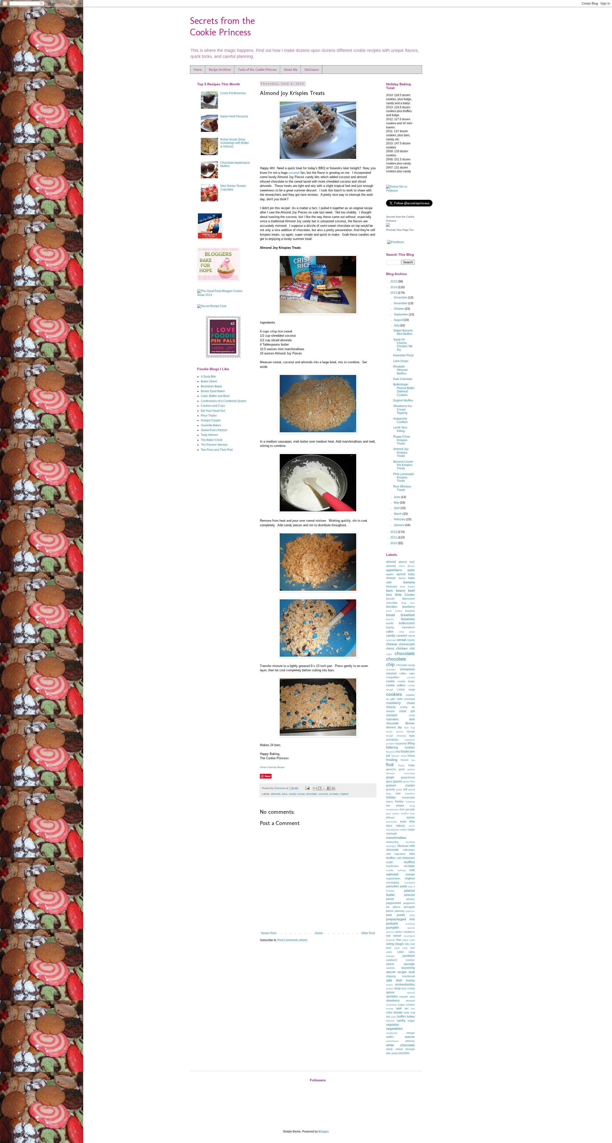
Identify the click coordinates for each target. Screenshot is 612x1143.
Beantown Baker (211, 386)
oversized (409, 882)
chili (412, 648)
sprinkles (392, 996)
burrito (389, 623)
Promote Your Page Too (400, 229)
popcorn (410, 911)
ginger (390, 777)
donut (399, 731)
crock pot (407, 711)
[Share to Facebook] (328, 788)
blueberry (408, 606)
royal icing (400, 948)
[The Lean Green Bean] (223, 357)
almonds (276, 793)
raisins (398, 931)
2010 (394, 543)
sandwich (408, 956)
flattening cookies (400, 747)
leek (412, 813)
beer (389, 594)
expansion (401, 743)
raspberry (409, 931)
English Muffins (403, 400)
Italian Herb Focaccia (234, 116)
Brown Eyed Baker (213, 391)
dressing (401, 735)
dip (400, 727)
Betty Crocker (405, 594)
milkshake (409, 849)
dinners (391, 727)
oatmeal (392, 874)
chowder (390, 669)
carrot (411, 635)
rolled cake (408, 940)
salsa (412, 951)
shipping (391, 976)
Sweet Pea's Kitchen (214, 430)
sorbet (389, 988)
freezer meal (399, 755)
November (401, 303)
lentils (403, 821)
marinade (391, 833)
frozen (404, 759)
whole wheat (394, 1049)
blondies (391, 606)
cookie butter (406, 681)
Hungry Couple (211, 420)
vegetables (394, 1028)
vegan (411, 1020)
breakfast (408, 615)
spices (390, 992)
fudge (411, 765)
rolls (406, 944)
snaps (389, 984)
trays (393, 1016)
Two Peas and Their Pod (217, 449)
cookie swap (406, 689)
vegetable (392, 1024)
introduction (392, 809)
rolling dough (395, 944)
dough (389, 735)
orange (410, 874)
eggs (412, 735)
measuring (392, 841)
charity (411, 640)
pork (389, 915)
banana (409, 582)
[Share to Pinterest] (333, 788)
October (399, 308)
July (397, 325)
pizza (389, 911)
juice (388, 813)
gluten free (409, 781)
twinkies (390, 1020)
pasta (403, 886)
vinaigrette (392, 1033)
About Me (290, 70)
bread (390, 615)
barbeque (391, 586)
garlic (402, 769)
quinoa (390, 932)
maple (411, 829)
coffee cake (407, 673)
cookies (394, 694)
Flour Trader (209, 415)
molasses (408, 858)
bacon (402, 578)
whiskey (410, 1041)
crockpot (391, 715)
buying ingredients (400, 627)
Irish (402, 809)
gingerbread (408, 777)
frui (413, 760)
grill (405, 789)
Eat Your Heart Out (213, 410)
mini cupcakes (396, 853)
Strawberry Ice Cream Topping (402, 409)
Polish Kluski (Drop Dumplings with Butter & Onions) (234, 143)
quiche (411, 927)
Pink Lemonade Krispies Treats (403, 477)
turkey (411, 1016)
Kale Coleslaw (402, 379)
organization (393, 878)
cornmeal (409, 699)
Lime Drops (400, 361)
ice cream (395, 805)
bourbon (410, 610)
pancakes (392, 886)
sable (389, 952)
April (397, 508)
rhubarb (390, 940)
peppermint (393, 903)
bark (402, 586)
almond (391, 561)
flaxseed (390, 751)
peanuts (409, 895)
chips (389, 654)
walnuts (410, 1037)
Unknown (280, 788)
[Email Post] (307, 788)
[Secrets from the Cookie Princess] (388, 226)
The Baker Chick (211, 440)
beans (400, 590)
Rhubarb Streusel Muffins (400, 370)
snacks (410, 980)
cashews (391, 640)
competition (392, 677)
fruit (389, 764)
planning (399, 911)
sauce (390, 964)
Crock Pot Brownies (233, 93)
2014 (394, 287)
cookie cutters (395, 685)
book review (394, 611)
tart (406, 1008)
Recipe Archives (220, 70)
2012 (394, 532)
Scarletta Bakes (211, 425)
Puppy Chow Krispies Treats (401, 440)
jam (408, 809)
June (397, 497)
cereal (300, 793)
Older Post (368, 933)
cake (389, 631)
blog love (408, 602)
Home (198, 70)
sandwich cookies (400, 960)
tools (407, 1012)
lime (412, 821)
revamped (409, 936)
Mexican (403, 846)
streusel (410, 1000)
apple (411, 570)
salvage (390, 956)
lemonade (391, 821)
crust (412, 715)
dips (406, 727)
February (400, 519)
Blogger (323, 1131)
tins (413, 1008)
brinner (390, 619)
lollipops (400, 825)
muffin (389, 862)
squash (403, 996)
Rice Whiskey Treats (402, 488)
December (401, 297)
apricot (401, 574)
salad (400, 951)
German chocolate (400, 773)
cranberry (393, 703)
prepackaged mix (400, 919)
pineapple (409, 906)
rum (412, 947)
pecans (410, 899)
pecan (390, 899)
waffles (390, 1036)
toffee (389, 1012)
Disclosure (312, 70)
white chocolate (400, 1045)
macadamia (392, 829)
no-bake (334, 793)
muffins (409, 862)
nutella (389, 870)
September (401, 314)
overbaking (392, 882)
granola (390, 789)
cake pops (407, 631)
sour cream (408, 988)
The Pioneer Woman (214, 444)
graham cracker (400, 785)
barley (411, 586)
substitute (391, 1004)
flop (398, 751)
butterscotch (407, 623)
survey (389, 1008)
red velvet (393, 935)
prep (412, 915)
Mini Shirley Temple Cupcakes (233, 187)
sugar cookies (406, 1004)
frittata (411, 755)
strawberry (393, 1000)
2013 (394, 292)
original (344, 793)
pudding (410, 923)
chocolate (311, 793)
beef (411, 590)
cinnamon (407, 669)
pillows (396, 906)
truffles (401, 1016)
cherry (390, 648)
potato (401, 915)
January (399, 525)
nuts (412, 870)
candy (292, 793)
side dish (394, 980)
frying (401, 765)
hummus (410, 801)
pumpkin (392, 927)
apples (390, 574)
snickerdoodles (405, 984)
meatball (410, 842)
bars (284, 793)
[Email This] (315, 788)
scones (390, 967)
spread (411, 992)
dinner (410, 723)
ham (398, 793)
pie (387, 906)
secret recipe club (400, 972)
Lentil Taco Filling (400, 429)
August (399, 320)
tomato (398, 1012)
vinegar (410, 1032)
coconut (294, 172)
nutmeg (401, 870)
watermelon (392, 1041)
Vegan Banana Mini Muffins (403, 332)
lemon (411, 817)
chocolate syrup (405, 665)
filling (411, 743)
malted (403, 829)
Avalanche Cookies (400, 420)
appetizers (394, 570)
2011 (394, 537)
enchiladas (392, 739)
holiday (391, 797)
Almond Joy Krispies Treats (401, 452)
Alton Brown (407, 566)
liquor (389, 825)
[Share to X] (324, 788)
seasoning (408, 968)
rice (398, 940)
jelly (412, 809)
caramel (401, 635)
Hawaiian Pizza (403, 355)
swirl (399, 1008)
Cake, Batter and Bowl (215, 396)
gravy (399, 789)
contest (411, 677)
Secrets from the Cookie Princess (222, 26)
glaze (389, 781)
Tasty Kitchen (209, 435)
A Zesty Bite (208, 376)
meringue (391, 846)
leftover (390, 817)
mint (399, 857)
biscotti (390, 598)
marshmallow (396, 838)
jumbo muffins (401, 813)
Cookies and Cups (213, 405)
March (398, 513)
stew (412, 996)
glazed (397, 781)
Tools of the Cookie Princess (257, 70)
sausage (409, 964)
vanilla (401, 1020)
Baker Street (209, 381)
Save (268, 776)
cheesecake (407, 644)
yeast (395, 1053)
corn (400, 699)
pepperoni (409, 903)
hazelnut (410, 793)
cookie (390, 681)
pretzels (392, 923)
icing (412, 805)
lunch (412, 825)
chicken (402, 648)
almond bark (407, 561)
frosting (391, 760)
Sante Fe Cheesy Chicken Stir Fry (403, 345)
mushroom (392, 866)
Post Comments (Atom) (292, 940)
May (397, 502)
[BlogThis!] (319, 788)
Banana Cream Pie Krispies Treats (403, 465)
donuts (411, 731)
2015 (394, 281)
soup (397, 988)
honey (399, 801)
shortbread (408, 976)
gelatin (411, 769)
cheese (391, 644)
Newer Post (268, 933)
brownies (408, 619)
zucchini (404, 1053)
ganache (391, 769)
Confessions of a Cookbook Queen (223, 401)
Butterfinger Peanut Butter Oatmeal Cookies (404, 389)
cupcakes (392, 719)
